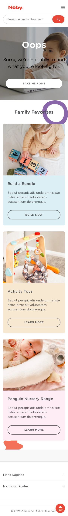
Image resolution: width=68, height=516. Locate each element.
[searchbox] (34, 19)
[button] (60, 508)
